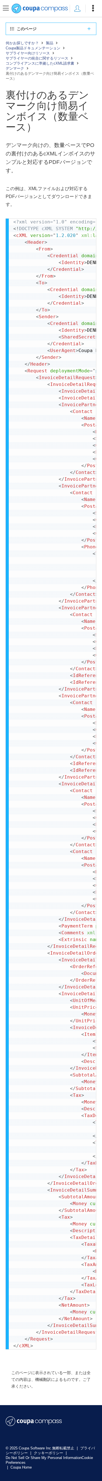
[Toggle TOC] (6, 8)
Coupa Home (21, 1467)
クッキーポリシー (49, 1453)
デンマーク (15, 68)
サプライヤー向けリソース (28, 53)
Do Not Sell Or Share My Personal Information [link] (44, 1458)
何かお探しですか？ (22, 43)
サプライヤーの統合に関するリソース (37, 58)
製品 (49, 43)
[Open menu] (93, 8)
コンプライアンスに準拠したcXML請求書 (40, 63)
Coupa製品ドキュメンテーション (33, 48)
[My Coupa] (77, 8)
